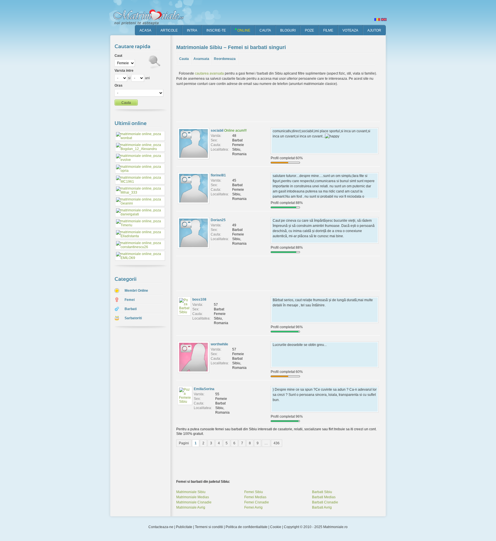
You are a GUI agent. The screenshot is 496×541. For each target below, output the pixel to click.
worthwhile (219, 344)
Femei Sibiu (253, 492)
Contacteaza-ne (160, 527)
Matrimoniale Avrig (190, 507)
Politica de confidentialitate (247, 527)
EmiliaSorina (204, 389)
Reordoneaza (225, 59)
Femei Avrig (253, 507)
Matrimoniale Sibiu (191, 492)
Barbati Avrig (322, 507)
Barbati (131, 309)
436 (277, 443)
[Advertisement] (136, 421)
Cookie (275, 527)
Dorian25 (218, 220)
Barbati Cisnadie (325, 502)
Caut (118, 56)
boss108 (199, 299)
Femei (130, 300)
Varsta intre (124, 71)
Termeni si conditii (209, 527)
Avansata (201, 59)
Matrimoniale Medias (192, 497)
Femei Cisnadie (256, 502)
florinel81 (218, 175)
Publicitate (184, 527)
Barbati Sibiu (322, 492)
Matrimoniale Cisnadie (194, 502)
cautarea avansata (209, 73)
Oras (119, 85)
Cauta (184, 59)
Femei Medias (255, 497)
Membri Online (136, 291)
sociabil (217, 131)
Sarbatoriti (133, 318)
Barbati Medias (324, 497)
